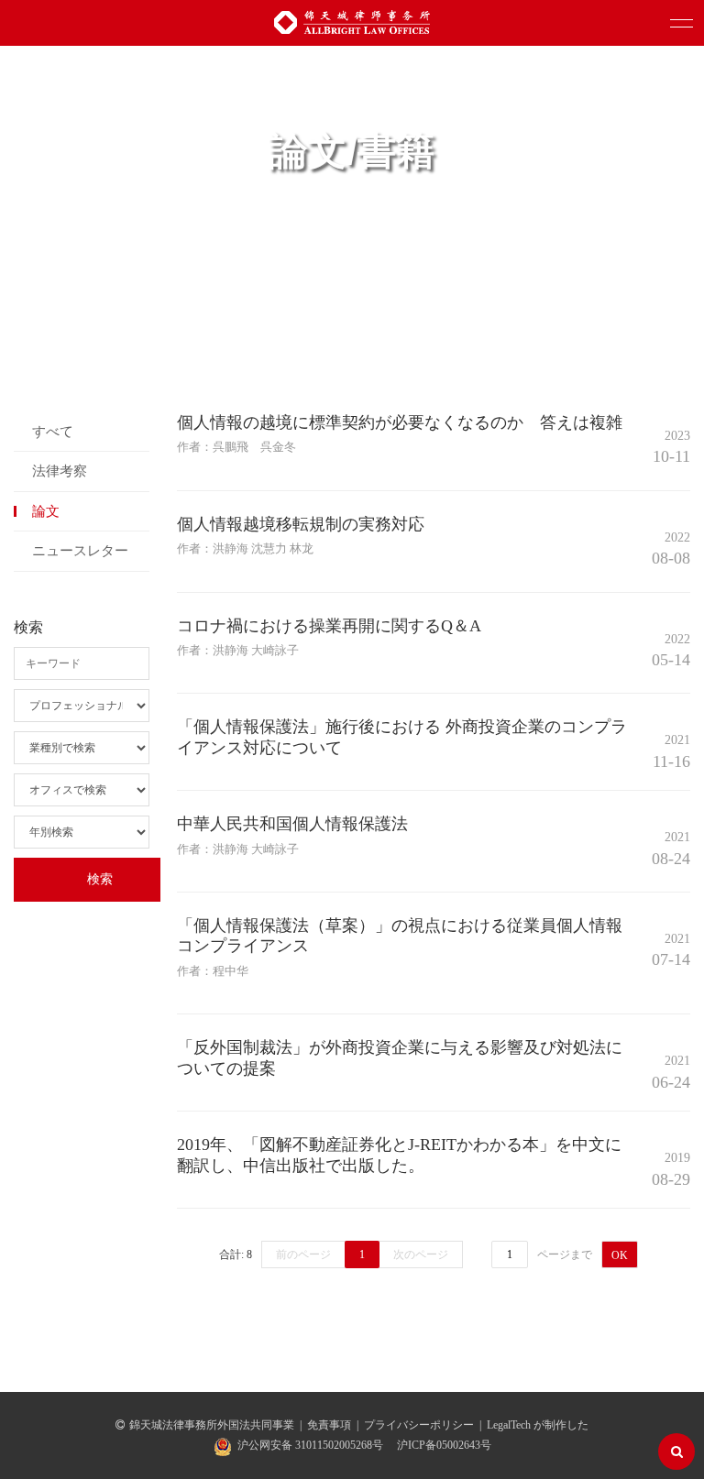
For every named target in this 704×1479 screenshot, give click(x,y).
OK (619, 1255)
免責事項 (329, 1425)
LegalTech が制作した (537, 1425)
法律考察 (59, 471)
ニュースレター (80, 550)
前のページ (303, 1254)
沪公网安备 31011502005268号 (310, 1445)
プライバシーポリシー (419, 1425)
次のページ (420, 1254)
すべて (52, 431)
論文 (46, 511)
